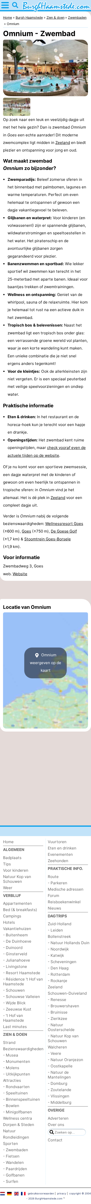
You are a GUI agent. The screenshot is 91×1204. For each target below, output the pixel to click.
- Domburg (57, 1083)
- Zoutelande (59, 1089)
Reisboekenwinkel (64, 901)
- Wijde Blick (14, 1002)
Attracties (12, 1080)
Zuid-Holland (59, 923)
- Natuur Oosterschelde (61, 1027)
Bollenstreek (59, 936)
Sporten (10, 1143)
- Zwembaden (15, 1149)
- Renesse (57, 999)
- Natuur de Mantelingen (59, 1075)
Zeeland (62, 142)
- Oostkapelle (60, 1066)
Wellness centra (17, 1118)
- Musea (10, 1055)
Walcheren (57, 1047)
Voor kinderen (15, 870)
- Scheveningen (62, 961)
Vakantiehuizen (17, 928)
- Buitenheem (15, 935)
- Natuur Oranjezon (65, 1059)
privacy (61, 1193)
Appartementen (17, 903)
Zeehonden (58, 860)
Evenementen (60, 854)
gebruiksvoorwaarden (41, 1193)
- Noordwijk (58, 949)
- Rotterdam (59, 974)
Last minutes (15, 1026)
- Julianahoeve (16, 960)
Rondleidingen (16, 1137)
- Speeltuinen (15, 1093)
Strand (9, 1042)
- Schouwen (14, 990)
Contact (55, 1140)
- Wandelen (13, 1162)
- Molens (11, 1067)
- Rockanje (57, 980)
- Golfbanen (14, 1175)
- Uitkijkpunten (16, 1074)
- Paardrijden (15, 1168)
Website (20, 573)
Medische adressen (65, 889)
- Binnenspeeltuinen (21, 1099)
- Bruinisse (57, 1012)
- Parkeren (57, 883)
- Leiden (55, 930)
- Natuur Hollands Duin (68, 942)
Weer (7, 887)
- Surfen (10, 1181)
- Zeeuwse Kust (17, 1009)
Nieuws (54, 908)
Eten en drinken (62, 848)
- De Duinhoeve (17, 941)
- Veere (54, 1053)
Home (8, 841)
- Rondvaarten (16, 1086)
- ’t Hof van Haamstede (13, 1018)
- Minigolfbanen (17, 1112)
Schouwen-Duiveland (67, 993)
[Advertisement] (45, 589)
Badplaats (12, 857)
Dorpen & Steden (18, 1124)
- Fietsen (11, 1156)
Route (53, 876)
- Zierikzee (57, 1018)
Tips (7, 864)
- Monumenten (16, 1061)
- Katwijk (56, 955)
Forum (53, 895)
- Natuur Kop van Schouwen (63, 1038)
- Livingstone (15, 966)
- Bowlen (11, 1105)
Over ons (56, 1124)
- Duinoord (12, 947)
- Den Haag (58, 968)
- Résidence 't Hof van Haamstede (23, 981)
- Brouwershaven (63, 1006)
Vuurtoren (57, 841)
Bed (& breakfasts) (20, 909)
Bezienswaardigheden (23, 1048)
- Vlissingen (58, 1096)
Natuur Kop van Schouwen (17, 879)
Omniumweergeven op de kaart (45, 663)
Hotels (9, 922)
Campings (12, 916)
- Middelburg (59, 1102)
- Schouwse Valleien (21, 996)
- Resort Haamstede (21, 972)
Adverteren (58, 1118)
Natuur (9, 1130)
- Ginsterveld (15, 953)
